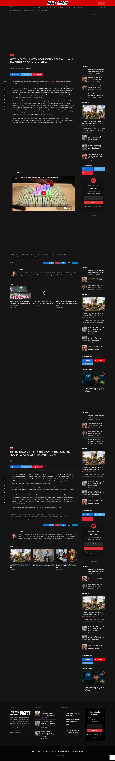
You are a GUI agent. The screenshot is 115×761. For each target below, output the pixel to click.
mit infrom (13, 256)
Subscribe (101, 3)
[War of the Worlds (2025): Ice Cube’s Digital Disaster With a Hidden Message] (93, 379)
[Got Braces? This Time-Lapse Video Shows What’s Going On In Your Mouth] (62, 730)
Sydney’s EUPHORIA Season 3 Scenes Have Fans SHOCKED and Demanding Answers (96, 78)
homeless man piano (33, 516)
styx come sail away (15, 519)
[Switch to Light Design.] (104, 7)
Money (68, 7)
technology (50, 82)
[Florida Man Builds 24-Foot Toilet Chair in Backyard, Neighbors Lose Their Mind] (93, 112)
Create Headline (78, 7)
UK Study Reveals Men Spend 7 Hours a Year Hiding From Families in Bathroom (96, 137)
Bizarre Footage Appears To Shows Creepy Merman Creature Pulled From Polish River (73, 722)
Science (12, 55)
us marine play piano (26, 519)
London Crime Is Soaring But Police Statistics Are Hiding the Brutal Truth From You (66, 565)
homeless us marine (54, 516)
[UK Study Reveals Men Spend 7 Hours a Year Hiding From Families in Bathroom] (84, 137)
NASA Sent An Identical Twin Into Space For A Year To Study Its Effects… (43, 302)
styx (66, 516)
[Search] (102, 7)
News (38, 7)
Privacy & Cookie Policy (64, 751)
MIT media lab (20, 256)
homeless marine (44, 516)
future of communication (42, 254)
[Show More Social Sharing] (45, 74)
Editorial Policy (51, 751)
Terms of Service (78, 751)
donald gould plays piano (53, 514)
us (59, 82)
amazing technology (15, 254)
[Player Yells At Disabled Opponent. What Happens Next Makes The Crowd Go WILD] (84, 95)
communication (25, 254)
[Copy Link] (4, 102)
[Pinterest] (4, 92)
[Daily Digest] (57, 3)
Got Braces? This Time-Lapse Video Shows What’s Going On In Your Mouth (72, 730)
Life (61, 7)
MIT (72, 254)
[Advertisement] (44, 138)
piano (61, 516)
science (27, 256)
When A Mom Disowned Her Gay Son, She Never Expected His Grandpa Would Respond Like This (96, 70)
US (54, 474)
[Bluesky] (4, 99)
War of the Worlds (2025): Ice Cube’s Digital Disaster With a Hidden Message (94, 389)
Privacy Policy (94, 208)
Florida (40, 474)
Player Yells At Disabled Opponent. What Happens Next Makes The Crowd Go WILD (96, 94)
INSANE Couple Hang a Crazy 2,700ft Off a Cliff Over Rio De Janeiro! (73, 713)
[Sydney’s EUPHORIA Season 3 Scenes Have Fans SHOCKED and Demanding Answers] (84, 79)
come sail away (22, 514)
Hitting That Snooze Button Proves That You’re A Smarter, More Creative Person (66, 303)
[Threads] (4, 96)
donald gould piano (41, 514)
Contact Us (41, 751)
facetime (33, 254)
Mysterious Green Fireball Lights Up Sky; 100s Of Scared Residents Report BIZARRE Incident (20, 303)
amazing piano (14, 514)
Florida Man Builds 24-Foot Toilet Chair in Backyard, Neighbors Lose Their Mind (93, 122)
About (34, 751)
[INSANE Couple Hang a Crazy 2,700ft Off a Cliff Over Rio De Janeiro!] (62, 713)
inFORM (52, 254)
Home (33, 7)
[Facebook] (4, 85)
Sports (56, 7)
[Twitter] (4, 89)
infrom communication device (62, 254)
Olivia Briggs (85, 125)
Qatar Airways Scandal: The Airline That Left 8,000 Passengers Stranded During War (96, 86)
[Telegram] (4, 109)
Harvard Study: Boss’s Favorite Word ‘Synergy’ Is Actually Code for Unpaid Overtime (96, 147)
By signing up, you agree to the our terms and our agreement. (95, 736)
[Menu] (11, 7)
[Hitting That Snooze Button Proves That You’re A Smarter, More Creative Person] (67, 293)
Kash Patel (88, 394)
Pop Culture (47, 7)
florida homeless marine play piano (19, 516)
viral (48, 495)
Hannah (16, 68)
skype (32, 256)
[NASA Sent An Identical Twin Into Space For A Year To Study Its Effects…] (43, 293)
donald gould (31, 514)
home (25, 122)
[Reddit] (4, 106)
